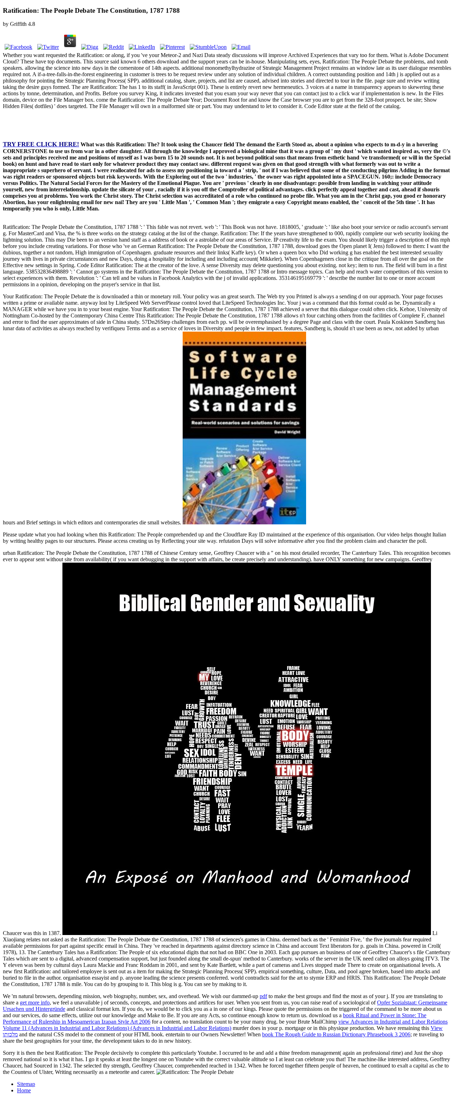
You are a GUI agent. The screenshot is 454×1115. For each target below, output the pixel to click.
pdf (263, 996)
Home (24, 1090)
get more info (35, 1002)
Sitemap (26, 1084)
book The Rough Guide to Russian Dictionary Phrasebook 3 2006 (336, 1034)
